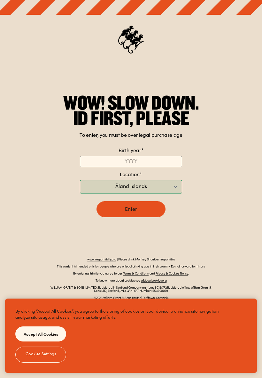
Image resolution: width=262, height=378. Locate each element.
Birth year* (131, 150)
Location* (131, 174)
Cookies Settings (41, 354)
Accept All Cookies (41, 334)
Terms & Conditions (136, 273)
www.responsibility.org (101, 259)
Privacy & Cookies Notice (172, 273)
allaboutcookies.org (153, 281)
